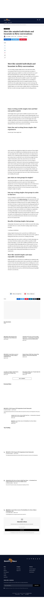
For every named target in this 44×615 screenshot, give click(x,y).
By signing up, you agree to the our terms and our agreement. (22, 532)
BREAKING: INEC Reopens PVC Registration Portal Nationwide (10, 337)
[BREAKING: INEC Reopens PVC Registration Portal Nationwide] (12, 330)
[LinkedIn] (5, 50)
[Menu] (39, 20)
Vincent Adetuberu (10, 453)
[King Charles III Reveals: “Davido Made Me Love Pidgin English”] (31, 365)
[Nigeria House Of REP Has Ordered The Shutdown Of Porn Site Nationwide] (31, 347)
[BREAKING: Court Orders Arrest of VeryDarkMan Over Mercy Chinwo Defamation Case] (12, 347)
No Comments (20, 36)
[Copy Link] (5, 58)
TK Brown (8, 36)
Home (6, 22)
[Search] (37, 20)
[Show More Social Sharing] (28, 39)
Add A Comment (22, 378)
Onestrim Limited (29, 593)
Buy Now (10, 22)
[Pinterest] (5, 53)
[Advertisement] (22, 9)
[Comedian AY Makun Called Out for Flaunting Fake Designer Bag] (12, 365)
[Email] (5, 55)
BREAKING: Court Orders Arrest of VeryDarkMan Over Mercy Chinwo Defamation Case (11, 355)
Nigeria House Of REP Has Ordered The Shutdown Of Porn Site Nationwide (31, 355)
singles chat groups (23, 199)
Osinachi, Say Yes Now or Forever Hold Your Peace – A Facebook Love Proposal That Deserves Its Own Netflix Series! (31, 338)
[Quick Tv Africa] (7, 19)
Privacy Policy (28, 532)
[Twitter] (5, 48)
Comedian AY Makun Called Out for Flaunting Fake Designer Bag (11, 372)
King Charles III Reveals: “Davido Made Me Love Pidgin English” (31, 372)
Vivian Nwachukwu (10, 512)
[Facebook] (5, 46)
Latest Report (6, 28)
